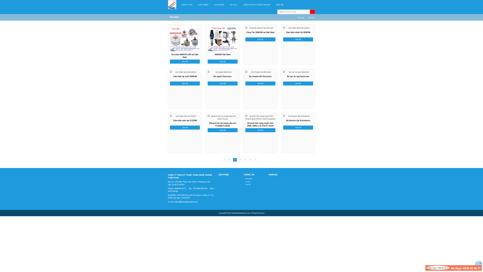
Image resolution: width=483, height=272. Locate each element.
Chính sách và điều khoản (256, 5)
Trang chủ (186, 5)
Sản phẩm (219, 5)
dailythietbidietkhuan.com (241, 213)
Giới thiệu (203, 5)
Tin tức (233, 5)
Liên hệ (279, 5)
